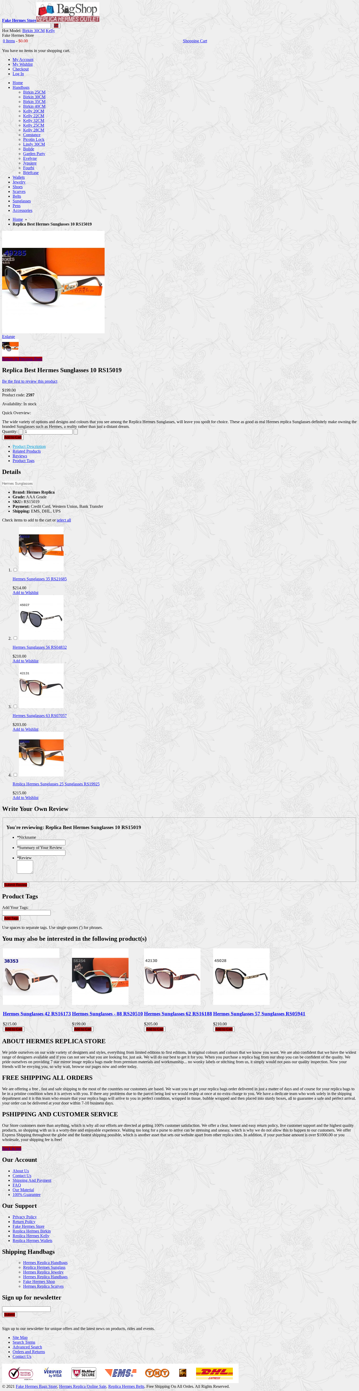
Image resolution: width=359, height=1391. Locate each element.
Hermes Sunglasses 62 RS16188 (178, 1013)
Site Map (20, 1337)
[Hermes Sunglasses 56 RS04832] (41, 638)
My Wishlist (23, 64)
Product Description (29, 446)
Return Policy (24, 1221)
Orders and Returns (29, 1351)
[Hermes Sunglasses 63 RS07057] (41, 706)
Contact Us (22, 1175)
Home (18, 219)
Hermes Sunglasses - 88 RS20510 (107, 1013)
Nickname (26, 837)
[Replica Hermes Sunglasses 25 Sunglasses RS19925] (41, 775)
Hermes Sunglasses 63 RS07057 (40, 715)
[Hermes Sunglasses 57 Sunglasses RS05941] (241, 1003)
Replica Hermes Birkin (32, 1231)
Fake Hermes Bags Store (36, 1386)
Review (24, 858)
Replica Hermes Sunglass (44, 1267)
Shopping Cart (195, 41)
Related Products (27, 451)
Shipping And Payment (32, 1180)
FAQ (17, 1185)
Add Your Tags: (15, 907)
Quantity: (10, 431)
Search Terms (24, 1342)
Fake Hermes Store (28, 1226)
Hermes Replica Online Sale (82, 1386)
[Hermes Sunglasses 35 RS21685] (41, 570)
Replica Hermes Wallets (32, 1240)
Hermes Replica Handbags (45, 1262)
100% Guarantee (26, 1194)
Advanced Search (27, 1347)
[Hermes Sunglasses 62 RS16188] (172, 1003)
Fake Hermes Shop (39, 1281)
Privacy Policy (25, 1217)
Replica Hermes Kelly (31, 1236)
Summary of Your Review (39, 847)
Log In (18, 73)
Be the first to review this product (29, 381)
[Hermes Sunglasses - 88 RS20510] (100, 1003)
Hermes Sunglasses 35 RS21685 (40, 579)
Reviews (20, 456)
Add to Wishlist (25, 592)
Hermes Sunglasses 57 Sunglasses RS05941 (259, 1013)
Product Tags (23, 460)
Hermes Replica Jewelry (43, 1272)
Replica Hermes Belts (126, 1386)
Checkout (21, 69)
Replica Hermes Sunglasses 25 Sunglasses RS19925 (56, 784)
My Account (23, 59)
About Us (21, 1171)
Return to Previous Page (22, 359)
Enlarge (8, 336)
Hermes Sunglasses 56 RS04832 (40, 647)
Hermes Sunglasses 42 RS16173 (37, 1013)
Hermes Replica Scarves (43, 1286)
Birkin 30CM (33, 30)
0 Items (9, 41)
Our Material (23, 1190)
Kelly (50, 30)
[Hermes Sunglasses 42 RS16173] (31, 1003)
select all (64, 520)
